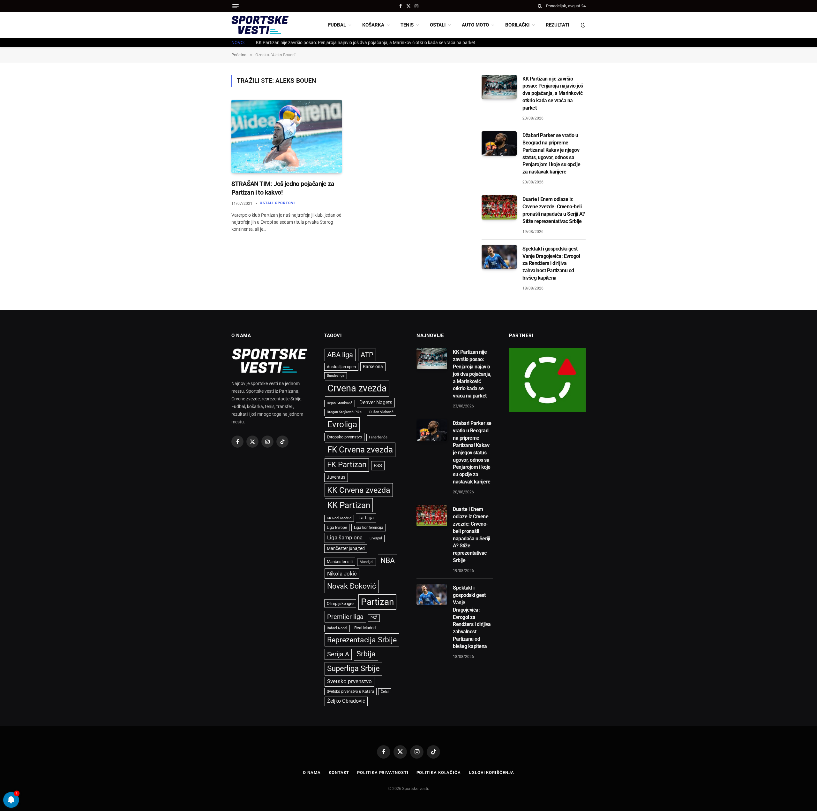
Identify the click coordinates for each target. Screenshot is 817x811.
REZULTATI (557, 25)
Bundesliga (335, 376)
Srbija (366, 654)
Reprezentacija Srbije (362, 639)
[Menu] (235, 6)
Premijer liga (345, 617)
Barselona (373, 366)
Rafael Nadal (337, 628)
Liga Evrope (337, 527)
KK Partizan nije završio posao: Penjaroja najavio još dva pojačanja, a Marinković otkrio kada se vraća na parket (552, 93)
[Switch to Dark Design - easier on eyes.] (582, 24)
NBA (387, 560)
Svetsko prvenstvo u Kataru (350, 691)
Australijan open (341, 366)
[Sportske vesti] (260, 25)
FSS (378, 465)
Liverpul (376, 538)
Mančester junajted (346, 548)
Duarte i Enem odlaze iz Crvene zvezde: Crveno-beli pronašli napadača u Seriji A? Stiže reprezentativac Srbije (553, 210)
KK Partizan (348, 505)
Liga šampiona (345, 537)
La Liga (366, 518)
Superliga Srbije (353, 668)
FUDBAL (337, 25)
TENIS (407, 25)
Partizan (377, 602)
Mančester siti (340, 561)
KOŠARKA (373, 25)
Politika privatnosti (382, 772)
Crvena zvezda (357, 388)
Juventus (336, 477)
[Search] (539, 6)
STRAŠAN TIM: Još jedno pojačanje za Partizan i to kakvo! (282, 188)
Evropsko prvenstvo (344, 437)
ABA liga (340, 355)
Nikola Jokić (342, 573)
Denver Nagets (375, 402)
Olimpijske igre (340, 603)
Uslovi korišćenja (491, 772)
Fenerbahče (378, 437)
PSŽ (374, 618)
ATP (367, 355)
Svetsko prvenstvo (349, 681)
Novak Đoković (351, 586)
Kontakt (339, 772)
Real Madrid (365, 627)
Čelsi (385, 692)
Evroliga (342, 424)
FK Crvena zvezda (360, 449)
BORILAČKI (517, 25)
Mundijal (366, 562)
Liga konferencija (368, 527)
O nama (311, 772)
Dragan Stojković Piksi (345, 412)
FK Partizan (346, 464)
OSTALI (438, 25)
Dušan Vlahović (381, 412)
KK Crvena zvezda (358, 490)
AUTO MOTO (475, 25)
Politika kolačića (438, 772)
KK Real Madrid (339, 518)
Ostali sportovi (277, 203)
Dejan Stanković (339, 403)
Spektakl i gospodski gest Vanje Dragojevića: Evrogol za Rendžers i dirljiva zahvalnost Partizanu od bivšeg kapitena (551, 263)
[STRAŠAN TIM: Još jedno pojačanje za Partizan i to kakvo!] (286, 137)
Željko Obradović (346, 701)
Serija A (338, 654)
